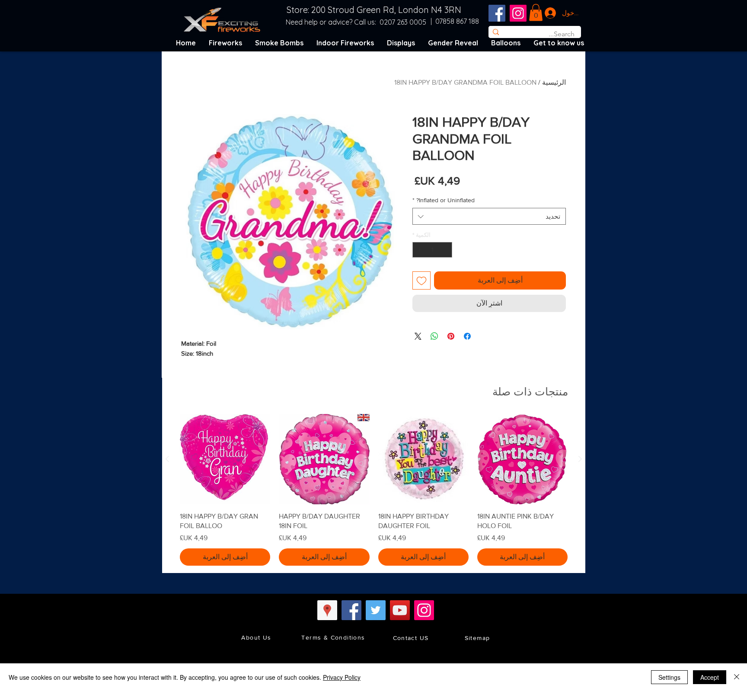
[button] (536, 12)
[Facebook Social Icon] (496, 13)
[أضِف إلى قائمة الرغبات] (421, 280)
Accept (709, 677)
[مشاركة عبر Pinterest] (451, 336)
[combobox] (489, 216)
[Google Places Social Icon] (327, 610)
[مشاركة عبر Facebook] (467, 336)
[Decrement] (446, 249)
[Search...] (495, 32)
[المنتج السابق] (580, 459)
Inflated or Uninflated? (443, 200)
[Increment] (419, 249)
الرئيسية (554, 82)
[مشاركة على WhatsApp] (434, 336)
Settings (669, 677)
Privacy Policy (342, 677)
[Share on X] (418, 336)
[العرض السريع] (522, 459)
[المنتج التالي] (167, 459)
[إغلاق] (736, 677)
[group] (373, 490)
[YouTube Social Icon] (400, 610)
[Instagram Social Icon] (518, 13)
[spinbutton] (432, 249)
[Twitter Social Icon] (376, 610)
